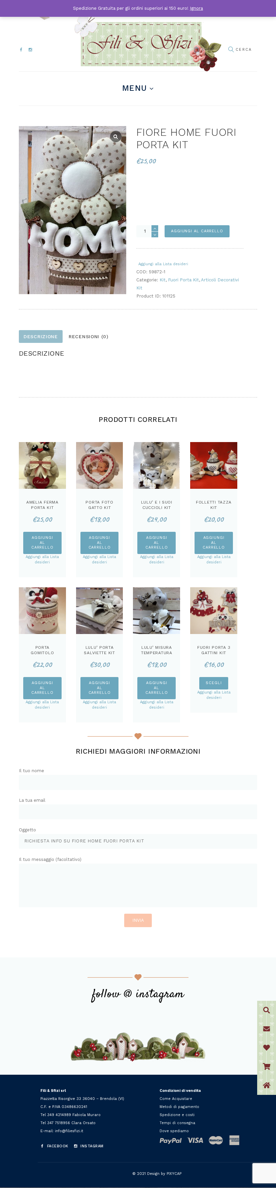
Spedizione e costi (177, 1115)
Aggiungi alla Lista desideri (163, 264)
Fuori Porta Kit (183, 279)
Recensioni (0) (88, 336)
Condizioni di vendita (180, 1090)
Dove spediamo (174, 1131)
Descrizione (41, 336)
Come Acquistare (176, 1099)
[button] (266, 1085)
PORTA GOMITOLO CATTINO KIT (42, 652)
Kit (163, 279)
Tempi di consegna (177, 1123)
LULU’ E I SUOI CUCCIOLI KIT (156, 505)
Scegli (213, 683)
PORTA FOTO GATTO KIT (99, 505)
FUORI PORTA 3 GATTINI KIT (213, 650)
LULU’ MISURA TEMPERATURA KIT (156, 652)
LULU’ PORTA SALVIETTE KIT (99, 650)
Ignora (196, 8)
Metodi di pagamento (179, 1107)
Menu (134, 88)
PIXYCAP (174, 1174)
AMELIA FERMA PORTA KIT (42, 505)
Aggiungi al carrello (197, 231)
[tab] (41, 336)
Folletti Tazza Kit (214, 505)
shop (207, 49)
